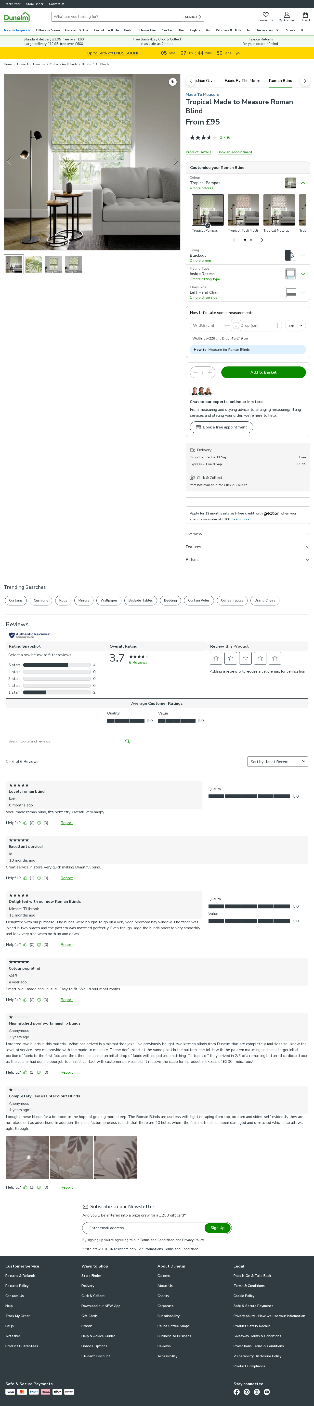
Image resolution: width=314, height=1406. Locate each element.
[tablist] (248, 80)
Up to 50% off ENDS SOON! (112, 53)
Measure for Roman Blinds (229, 349)
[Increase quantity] (210, 372)
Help (9, 1306)
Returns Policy (16, 1285)
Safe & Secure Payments (253, 1306)
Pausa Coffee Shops (173, 1326)
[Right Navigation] (262, 240)
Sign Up (217, 1227)
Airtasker (12, 1336)
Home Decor (149, 30)
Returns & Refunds (20, 1275)
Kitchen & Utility (230, 30)
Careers (163, 1275)
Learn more (240, 519)
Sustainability (168, 1316)
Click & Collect (93, 1295)
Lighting (197, 30)
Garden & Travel (79, 30)
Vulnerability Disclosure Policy (257, 1356)
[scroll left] (191, 81)
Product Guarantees (21, 1346)
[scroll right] (305, 81)
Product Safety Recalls (252, 1326)
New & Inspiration (19, 30)
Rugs (210, 30)
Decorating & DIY (270, 30)
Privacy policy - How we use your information (269, 1316)
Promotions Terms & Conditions (259, 1346)
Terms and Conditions (157, 1240)
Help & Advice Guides (98, 1336)
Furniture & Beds (108, 30)
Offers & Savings (50, 30)
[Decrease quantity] (195, 372)
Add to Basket (263, 372)
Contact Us (56, 4)
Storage (293, 30)
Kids (304, 30)
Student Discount (95, 1356)
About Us (165, 1285)
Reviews (164, 1346)
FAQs (9, 1326)
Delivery (87, 1285)
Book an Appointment (235, 152)
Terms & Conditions (249, 1285)
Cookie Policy (244, 1295)
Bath (250, 30)
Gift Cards (89, 1316)
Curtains (169, 30)
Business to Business (174, 1336)
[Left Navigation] (234, 240)
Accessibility (167, 1356)
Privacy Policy (193, 1240)
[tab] (204, 81)
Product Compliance (249, 1366)
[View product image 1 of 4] (13, 264)
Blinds (183, 30)
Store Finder (34, 4)
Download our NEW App (100, 1306)
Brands (86, 1326)
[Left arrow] (9, 161)
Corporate (165, 1306)
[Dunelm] (17, 17)
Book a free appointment (225, 427)
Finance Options (94, 1346)
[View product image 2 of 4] (33, 264)
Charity (163, 1295)
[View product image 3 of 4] (53, 264)
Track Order (12, 4)
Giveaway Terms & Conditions (257, 1336)
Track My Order (17, 1316)
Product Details (198, 152)
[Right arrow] (175, 161)
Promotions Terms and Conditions (171, 1249)
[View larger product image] (173, 82)
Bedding (131, 30)
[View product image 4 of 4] (73, 264)
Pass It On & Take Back (252, 1275)
